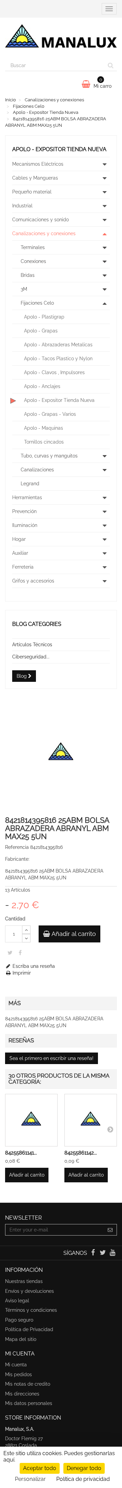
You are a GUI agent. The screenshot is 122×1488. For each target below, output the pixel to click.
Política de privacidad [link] (83, 1479)
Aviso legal (17, 1300)
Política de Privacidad (29, 1329)
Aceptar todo (39, 1468)
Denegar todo (84, 1468)
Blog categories (36, 624)
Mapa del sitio (20, 1339)
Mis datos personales (28, 1403)
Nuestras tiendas (24, 1281)
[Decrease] (26, 938)
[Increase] (26, 929)
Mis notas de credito (27, 1384)
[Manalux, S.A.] (61, 39)
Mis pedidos (18, 1374)
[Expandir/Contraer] (104, 164)
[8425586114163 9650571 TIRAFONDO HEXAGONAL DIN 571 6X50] (31, 1120)
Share (20, 952)
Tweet (10, 952)
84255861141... (21, 1153)
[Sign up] (110, 1230)
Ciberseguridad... (30, 656)
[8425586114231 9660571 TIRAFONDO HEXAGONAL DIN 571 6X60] (90, 1120)
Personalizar (30, 1479)
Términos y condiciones (31, 1310)
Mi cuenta (16, 1364)
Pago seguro (19, 1320)
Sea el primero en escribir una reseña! (51, 1058)
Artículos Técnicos (32, 644)
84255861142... (80, 1153)
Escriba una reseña (33, 966)
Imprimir (21, 973)
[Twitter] (103, 1253)
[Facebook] (93, 1253)
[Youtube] (112, 1253)
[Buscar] (110, 65)
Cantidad (15, 918)
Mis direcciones (22, 1394)
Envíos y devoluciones (29, 1291)
